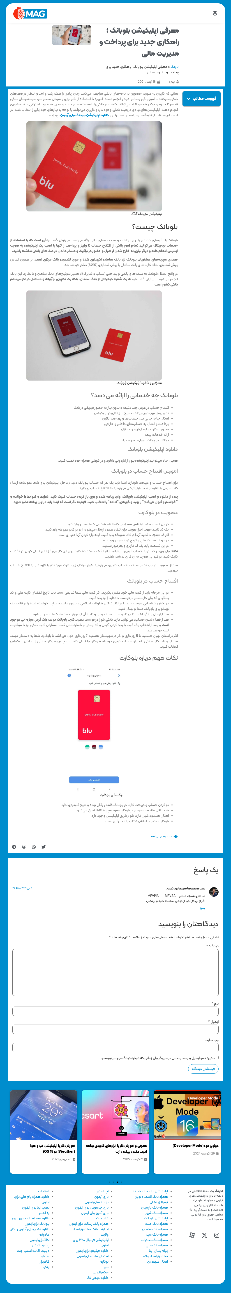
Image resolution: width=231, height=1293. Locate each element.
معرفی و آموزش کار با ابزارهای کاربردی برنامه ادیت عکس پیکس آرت (116, 1149)
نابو (106, 1267)
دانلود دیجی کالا (97, 1278)
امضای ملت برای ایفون (93, 1256)
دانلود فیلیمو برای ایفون (92, 1251)
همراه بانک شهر (157, 1213)
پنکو (46, 1267)
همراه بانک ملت (156, 1224)
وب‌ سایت (212, 1040)
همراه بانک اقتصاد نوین (151, 1197)
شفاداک (43, 1191)
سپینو (45, 1256)
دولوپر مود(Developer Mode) (196, 1146)
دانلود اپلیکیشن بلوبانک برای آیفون (84, 115)
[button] (188, 99)
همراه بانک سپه (157, 1234)
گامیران (44, 1261)
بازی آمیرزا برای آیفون (95, 1213)
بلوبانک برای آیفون (37, 1224)
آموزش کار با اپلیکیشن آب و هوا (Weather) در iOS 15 (52, 1149)
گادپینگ (102, 1218)
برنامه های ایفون (97, 1202)
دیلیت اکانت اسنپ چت (33, 1251)
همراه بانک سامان (155, 1229)
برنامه (154, 836)
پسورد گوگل (40, 1245)
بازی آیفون (101, 1197)
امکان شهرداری (157, 1261)
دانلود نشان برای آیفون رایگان (29, 1229)
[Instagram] (216, 1235)
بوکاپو (104, 1261)
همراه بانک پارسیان (154, 1207)
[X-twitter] (204, 1235)
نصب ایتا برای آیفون (35, 1207)
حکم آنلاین (101, 1272)
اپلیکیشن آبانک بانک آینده (150, 1191)
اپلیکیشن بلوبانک (156, 1218)
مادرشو (44, 1234)
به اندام (44, 1213)
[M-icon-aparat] (192, 1235)
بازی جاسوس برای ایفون (92, 1207)
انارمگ (174, 67)
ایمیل (213, 1022)
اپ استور (103, 1191)
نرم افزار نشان (159, 1202)
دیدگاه (212, 946)
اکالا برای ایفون (39, 1240)
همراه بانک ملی (157, 1245)
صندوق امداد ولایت (154, 1256)
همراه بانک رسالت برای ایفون (89, 1224)
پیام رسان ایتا (158, 1251)
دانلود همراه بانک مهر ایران (30, 1218)
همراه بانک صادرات (154, 1240)
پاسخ (202, 908)
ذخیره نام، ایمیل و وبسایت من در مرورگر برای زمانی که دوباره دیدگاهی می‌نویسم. (158, 1058)
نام (215, 1004)
